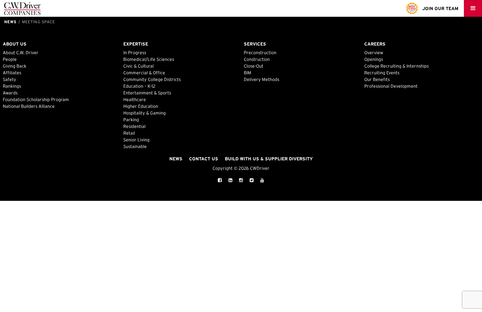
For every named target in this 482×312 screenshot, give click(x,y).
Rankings (12, 86)
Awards (10, 92)
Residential (134, 126)
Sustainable (135, 146)
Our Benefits (377, 79)
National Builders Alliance (29, 106)
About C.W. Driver (20, 52)
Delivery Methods (261, 79)
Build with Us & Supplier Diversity (269, 158)
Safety (9, 79)
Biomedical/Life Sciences (148, 59)
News (175, 158)
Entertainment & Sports (147, 92)
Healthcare (134, 99)
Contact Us (203, 158)
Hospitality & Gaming (144, 112)
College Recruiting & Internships (396, 65)
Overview (373, 52)
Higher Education (140, 106)
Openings (373, 59)
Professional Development (391, 86)
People (10, 59)
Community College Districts (152, 79)
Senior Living (136, 139)
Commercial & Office (144, 72)
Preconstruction (260, 52)
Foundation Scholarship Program (36, 99)
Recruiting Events (381, 72)
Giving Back (14, 65)
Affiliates (12, 72)
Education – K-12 (139, 86)
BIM (247, 72)
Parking (131, 119)
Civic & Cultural (138, 65)
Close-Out (253, 65)
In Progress (134, 52)
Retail (129, 132)
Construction (257, 59)
